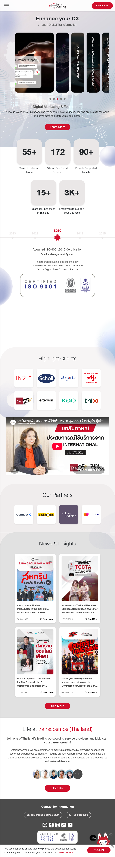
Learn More (57, 127)
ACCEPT (99, 850)
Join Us (57, 788)
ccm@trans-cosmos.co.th (44, 815)
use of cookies (65, 853)
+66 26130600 (80, 815)
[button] (50, 99)
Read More (48, 619)
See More (57, 706)
